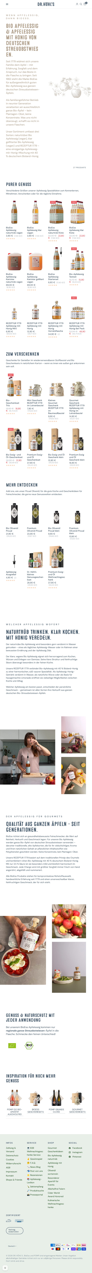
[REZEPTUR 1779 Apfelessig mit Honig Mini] (14, 307)
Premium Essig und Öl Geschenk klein (77, 457)
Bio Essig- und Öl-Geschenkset (14, 456)
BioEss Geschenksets (36, 1110)
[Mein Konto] (77, 4)
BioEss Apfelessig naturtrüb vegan (14, 230)
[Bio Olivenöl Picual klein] (56, 512)
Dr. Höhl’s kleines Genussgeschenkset (35, 576)
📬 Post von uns (35, 1171)
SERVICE (32, 1143)
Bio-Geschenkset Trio (12, 403)
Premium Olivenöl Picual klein (76, 531)
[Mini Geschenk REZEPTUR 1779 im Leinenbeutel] (35, 384)
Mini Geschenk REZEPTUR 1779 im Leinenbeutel (35, 403)
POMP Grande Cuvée (56, 1110)
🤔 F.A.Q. (31, 1162)
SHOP (51, 1143)
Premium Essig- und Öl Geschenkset (35, 457)
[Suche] (81, 4)
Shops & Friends (14, 1179)
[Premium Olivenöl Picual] (35, 512)
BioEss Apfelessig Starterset (53, 277)
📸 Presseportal (35, 1194)
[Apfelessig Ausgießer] (14, 555)
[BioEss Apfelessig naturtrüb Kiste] (56, 211)
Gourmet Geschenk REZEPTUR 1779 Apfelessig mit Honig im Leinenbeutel (76, 407)
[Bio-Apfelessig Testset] (77, 258)
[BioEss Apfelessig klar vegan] (35, 211)
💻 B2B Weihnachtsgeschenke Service (35, 1151)
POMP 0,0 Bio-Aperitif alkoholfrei (14, 1112)
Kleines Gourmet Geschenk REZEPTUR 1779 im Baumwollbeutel (56, 407)
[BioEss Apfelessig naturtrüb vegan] (14, 211)
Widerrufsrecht (13, 1163)
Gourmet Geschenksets (77, 1110)
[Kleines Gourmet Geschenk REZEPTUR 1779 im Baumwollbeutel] (56, 384)
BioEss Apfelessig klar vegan (34, 230)
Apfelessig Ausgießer (11, 573)
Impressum (11, 1171)
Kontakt (10, 1175)
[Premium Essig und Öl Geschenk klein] (77, 438)
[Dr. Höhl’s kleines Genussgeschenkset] (35, 555)
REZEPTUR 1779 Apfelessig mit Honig (34, 326)
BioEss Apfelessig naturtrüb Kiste (56, 230)
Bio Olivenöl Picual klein (54, 529)
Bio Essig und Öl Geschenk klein (56, 456)
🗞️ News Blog (33, 1167)
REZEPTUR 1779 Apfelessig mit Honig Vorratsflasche (55, 327)
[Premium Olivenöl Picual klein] (77, 512)
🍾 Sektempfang (35, 1186)
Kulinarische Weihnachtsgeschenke (56, 1204)
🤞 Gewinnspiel (34, 1159)
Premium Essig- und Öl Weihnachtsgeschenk (56, 576)
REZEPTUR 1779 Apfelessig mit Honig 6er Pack (76, 326)
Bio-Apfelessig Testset (76, 275)
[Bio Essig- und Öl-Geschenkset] (14, 438)
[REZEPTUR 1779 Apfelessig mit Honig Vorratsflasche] (56, 307)
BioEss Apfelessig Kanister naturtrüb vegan (14, 278)
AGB (8, 1167)
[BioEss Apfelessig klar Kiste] (77, 211)
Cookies (10, 1159)
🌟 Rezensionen (34, 1175)
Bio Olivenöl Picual (12, 529)
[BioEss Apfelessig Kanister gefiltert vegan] (35, 258)
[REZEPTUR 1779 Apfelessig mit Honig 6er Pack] (77, 307)
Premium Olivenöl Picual (34, 529)
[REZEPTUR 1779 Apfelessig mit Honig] (35, 307)
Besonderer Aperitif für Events (53, 1181)
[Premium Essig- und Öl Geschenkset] (35, 438)
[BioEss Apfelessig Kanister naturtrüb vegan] (14, 258)
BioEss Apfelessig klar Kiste (76, 230)
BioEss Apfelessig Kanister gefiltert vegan (35, 278)
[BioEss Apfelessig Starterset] (56, 258)
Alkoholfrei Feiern (56, 1188)
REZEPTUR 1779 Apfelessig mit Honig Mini (13, 326)
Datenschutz (12, 1155)
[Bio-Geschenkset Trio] (14, 384)
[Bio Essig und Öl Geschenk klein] (56, 438)
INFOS (9, 1143)
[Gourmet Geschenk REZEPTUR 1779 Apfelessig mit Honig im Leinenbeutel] (77, 384)
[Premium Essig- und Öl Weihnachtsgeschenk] (56, 555)
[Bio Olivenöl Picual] (14, 512)
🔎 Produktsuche (35, 1190)
